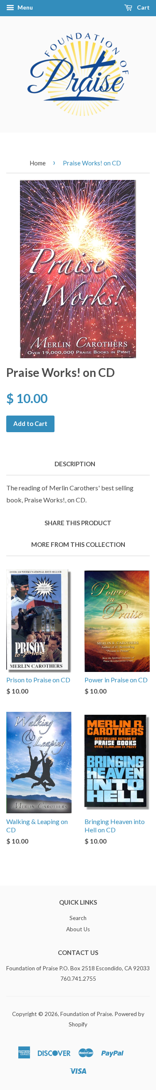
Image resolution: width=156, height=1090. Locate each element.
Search (78, 918)
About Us (78, 929)
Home (38, 163)
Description (74, 463)
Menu (24, 7)
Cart (143, 7)
